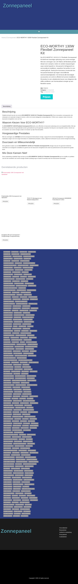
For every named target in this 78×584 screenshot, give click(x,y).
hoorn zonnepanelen (7, 436)
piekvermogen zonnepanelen (20, 407)
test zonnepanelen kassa (8, 373)
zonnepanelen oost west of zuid (9, 278)
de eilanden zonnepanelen (16, 477)
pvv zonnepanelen (15, 398)
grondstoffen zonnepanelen (28, 441)
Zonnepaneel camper (32, 337)
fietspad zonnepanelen (24, 452)
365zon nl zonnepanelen (26, 513)
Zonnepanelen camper (17, 312)
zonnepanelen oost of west (20, 278)
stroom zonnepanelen (7, 382)
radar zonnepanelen (25, 396)
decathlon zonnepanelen (19, 475)
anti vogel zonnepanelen (19, 504)
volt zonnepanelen (7, 362)
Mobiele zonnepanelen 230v (8, 418)
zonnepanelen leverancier (31, 290)
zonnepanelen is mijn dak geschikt (9, 294)
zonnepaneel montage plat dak (21, 335)
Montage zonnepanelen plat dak (30, 416)
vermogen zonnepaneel (17, 364)
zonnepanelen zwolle (23, 251)
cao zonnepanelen (26, 486)
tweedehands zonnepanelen (8, 369)
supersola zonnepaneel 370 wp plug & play (19, 380)
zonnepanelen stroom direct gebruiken (10, 265)
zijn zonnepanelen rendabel (19, 346)
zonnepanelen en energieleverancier (21, 301)
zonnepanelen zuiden (32, 251)
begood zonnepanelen (15, 497)
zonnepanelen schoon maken (8, 269)
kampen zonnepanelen (24, 427)
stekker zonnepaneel (16, 382)
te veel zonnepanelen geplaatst (20, 378)
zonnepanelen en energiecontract (9, 303)
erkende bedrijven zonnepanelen (9, 457)
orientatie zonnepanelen (17, 409)
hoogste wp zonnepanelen (16, 436)
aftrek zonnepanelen (27, 506)
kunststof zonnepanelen (17, 425)
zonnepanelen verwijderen (8, 258)
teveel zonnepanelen (33, 371)
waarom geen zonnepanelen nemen (9, 357)
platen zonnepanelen (28, 405)
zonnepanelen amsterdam (28, 319)
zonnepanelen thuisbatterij (25, 260)
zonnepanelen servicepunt (8, 267)
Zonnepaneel (17, 5)
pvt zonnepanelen (22, 398)
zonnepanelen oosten (31, 276)
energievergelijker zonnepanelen (30, 457)
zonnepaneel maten (48, 92)
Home (4, 37)
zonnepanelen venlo (27, 258)
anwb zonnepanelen (7, 502)
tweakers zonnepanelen (18, 369)
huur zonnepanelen (23, 434)
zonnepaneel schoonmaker (8, 330)
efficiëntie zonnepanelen (25, 468)
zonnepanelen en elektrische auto (21, 303)
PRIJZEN (5, 201)
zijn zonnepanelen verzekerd (8, 346)
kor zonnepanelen (25, 425)
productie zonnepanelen (8, 400)
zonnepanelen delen (7, 310)
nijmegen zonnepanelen (7, 414)
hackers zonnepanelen (18, 441)
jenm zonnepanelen (33, 427)
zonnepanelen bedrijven (7, 319)
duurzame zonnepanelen (28, 470)
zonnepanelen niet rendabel (19, 283)
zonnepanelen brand (26, 312)
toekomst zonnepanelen (28, 369)
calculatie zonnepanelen (8, 488)
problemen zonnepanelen (17, 400)
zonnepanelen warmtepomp (17, 256)
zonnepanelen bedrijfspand (17, 319)
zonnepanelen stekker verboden (23, 265)
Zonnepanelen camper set (8, 312)
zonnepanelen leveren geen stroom (9, 290)
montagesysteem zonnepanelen (18, 416)
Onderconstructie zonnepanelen (28, 409)
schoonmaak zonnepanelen (8, 391)
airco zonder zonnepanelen (8, 506)
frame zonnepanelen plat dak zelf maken (10, 450)
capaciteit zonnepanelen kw (29, 484)
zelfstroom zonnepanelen (29, 348)
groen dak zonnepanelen (8, 443)
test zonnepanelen (17, 373)
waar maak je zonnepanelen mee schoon (25, 360)
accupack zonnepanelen (18, 511)
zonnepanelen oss (23, 276)
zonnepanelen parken (7, 276)
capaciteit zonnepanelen (8, 486)
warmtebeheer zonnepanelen (8, 355)
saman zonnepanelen (27, 391)
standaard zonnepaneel (25, 382)
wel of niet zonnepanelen (18, 353)
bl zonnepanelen (14, 495)
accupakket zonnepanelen (8, 511)
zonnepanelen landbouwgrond (25, 292)
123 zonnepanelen (16, 515)
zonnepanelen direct (34, 308)
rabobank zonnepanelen (33, 396)
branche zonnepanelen (19, 493)
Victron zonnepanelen (23, 362)
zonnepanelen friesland (16, 299)
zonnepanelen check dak (24, 310)
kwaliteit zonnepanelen (7, 425)
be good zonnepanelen (33, 497)
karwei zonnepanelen (15, 427)
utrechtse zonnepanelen (26, 366)
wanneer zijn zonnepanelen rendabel (21, 355)
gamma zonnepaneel (7, 448)
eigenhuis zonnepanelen (19, 466)
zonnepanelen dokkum (25, 308)
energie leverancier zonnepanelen (21, 461)
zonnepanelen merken (32, 285)
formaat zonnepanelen (31, 450)
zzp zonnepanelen (7, 251)
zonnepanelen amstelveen (8, 321)
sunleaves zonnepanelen (32, 380)
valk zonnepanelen (18, 366)
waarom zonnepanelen (32, 355)
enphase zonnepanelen (19, 457)
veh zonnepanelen (26, 364)
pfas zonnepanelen (30, 407)
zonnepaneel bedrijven (27, 339)
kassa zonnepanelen (7, 427)
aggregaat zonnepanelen (18, 506)
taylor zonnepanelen (7, 380)
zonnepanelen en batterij (33, 303)
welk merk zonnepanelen (8, 353)
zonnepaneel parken (25, 330)
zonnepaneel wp (30, 326)
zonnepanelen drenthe (7, 308)
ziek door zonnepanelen (19, 348)
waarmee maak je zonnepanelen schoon (10, 360)
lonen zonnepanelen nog (8, 423)
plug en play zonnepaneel (19, 405)
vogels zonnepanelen (15, 362)
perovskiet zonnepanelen (8, 409)
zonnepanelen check (33, 310)
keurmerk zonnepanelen (34, 425)
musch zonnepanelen (7, 416)
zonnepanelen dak (15, 310)
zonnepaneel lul (6, 337)
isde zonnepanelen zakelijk (8, 432)
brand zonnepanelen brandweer (9, 493)
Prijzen (47, 96)
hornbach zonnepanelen (31, 434)
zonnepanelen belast (17, 317)
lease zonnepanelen (34, 423)
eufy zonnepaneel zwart (34, 452)
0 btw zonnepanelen (24, 515)
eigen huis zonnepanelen (29, 466)
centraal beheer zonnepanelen (18, 484)
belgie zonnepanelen (7, 497)
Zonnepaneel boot (7, 339)
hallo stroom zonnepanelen (8, 441)
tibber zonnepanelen (25, 371)
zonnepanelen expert (34, 299)
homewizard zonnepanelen (27, 436)
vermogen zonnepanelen (8, 364)
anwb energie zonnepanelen (24, 502)
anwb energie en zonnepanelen (9, 504)
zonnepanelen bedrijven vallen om (28, 317)
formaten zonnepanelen (22, 450)
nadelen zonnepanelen (26, 414)
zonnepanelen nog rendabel (8, 283)
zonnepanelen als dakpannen (28, 321)
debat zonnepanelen (7, 477)
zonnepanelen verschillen (18, 258)
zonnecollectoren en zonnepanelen (9, 344)
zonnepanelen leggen (15, 292)
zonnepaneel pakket (33, 330)
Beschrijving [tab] (6, 106)
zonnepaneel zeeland (22, 326)
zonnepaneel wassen (7, 328)
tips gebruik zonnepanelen (16, 371)
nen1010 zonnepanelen (17, 414)
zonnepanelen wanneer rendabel (29, 256)
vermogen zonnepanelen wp (33, 362)
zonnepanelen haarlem (27, 294)
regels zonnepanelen (16, 396)
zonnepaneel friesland (23, 337)
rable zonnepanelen (7, 398)
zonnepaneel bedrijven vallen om (17, 339)
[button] (39, 31)
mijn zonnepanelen (18, 418)
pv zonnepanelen (30, 398)
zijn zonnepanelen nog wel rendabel (31, 346)
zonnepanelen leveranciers (21, 290)
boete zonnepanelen (7, 495)
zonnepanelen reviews (28, 269)
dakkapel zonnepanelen (7, 479)
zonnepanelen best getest (8, 317)
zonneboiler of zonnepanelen (21, 344)
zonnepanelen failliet (25, 299)
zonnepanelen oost (30, 278)
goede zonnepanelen (31, 443)
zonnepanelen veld (7, 260)
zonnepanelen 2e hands (8, 326)
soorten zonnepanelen (7, 387)
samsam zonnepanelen (18, 391)
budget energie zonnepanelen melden (28, 488)
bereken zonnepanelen (30, 495)
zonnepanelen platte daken (8, 274)
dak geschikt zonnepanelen (17, 479)
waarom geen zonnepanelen (21, 357)
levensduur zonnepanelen (18, 423)
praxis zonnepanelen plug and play (28, 400)
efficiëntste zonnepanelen (16, 468)
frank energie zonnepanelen (25, 448)
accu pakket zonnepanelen (8, 513)
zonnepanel (15, 326)
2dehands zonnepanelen (8, 515)
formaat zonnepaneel (7, 452)
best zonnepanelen (22, 495)
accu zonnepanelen (27, 511)
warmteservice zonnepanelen (28, 353)
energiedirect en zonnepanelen (31, 459)
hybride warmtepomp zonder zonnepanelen (11, 434)
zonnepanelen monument (29, 283)
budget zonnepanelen (17, 488)
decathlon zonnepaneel (28, 475)
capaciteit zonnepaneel (17, 486)
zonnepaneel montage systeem (9, 335)
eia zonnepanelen (7, 468)
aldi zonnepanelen (28, 504)
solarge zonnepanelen (16, 387)
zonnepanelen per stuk (27, 274)
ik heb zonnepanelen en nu (18, 432)
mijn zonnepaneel (25, 418)
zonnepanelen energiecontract (8, 301)
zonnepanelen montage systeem (21, 285)
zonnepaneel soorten (26, 328)
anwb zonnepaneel (15, 502)
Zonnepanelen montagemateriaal (9, 285)
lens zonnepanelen (26, 423)
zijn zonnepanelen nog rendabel (9, 348)
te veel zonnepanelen (30, 378)
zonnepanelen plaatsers (18, 274)
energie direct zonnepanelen (33, 461)
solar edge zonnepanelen (8, 389)
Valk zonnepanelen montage (8, 366)
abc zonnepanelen (17, 513)
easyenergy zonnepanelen (8, 470)
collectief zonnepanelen (7, 484)
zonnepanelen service (17, 267)
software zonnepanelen (17, 389)
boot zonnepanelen (28, 493)
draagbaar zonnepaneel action (8, 475)
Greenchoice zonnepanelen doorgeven (20, 443)
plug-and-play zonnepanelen (8, 405)
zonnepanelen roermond (19, 269)
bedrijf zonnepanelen (24, 497)
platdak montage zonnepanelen (9, 407)
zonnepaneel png (17, 330)
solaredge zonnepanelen (25, 387)
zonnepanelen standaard (34, 265)
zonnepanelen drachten (16, 308)
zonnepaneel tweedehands (17, 328)
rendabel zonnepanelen (7, 396)
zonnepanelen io (19, 294)
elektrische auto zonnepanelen (9, 466)
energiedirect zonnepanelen (20, 459)
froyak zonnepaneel (16, 448)
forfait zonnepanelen (16, 452)
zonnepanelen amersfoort (18, 321)
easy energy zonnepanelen (18, 470)
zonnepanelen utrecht (15, 260)
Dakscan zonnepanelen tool (26, 477)
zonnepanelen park (16, 276)
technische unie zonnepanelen (9, 378)
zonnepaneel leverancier (15, 337)
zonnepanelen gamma (7, 299)
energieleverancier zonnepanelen (9, 459)
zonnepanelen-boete (15, 251)
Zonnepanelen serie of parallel (28, 267)
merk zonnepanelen (33, 418)
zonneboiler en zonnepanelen (32, 344)
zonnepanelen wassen (7, 256)
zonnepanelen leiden (7, 292)
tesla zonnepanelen (25, 373)
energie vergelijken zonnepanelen (9, 461)
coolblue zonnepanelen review (28, 479)
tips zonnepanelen (7, 371)
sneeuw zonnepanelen (26, 389)
